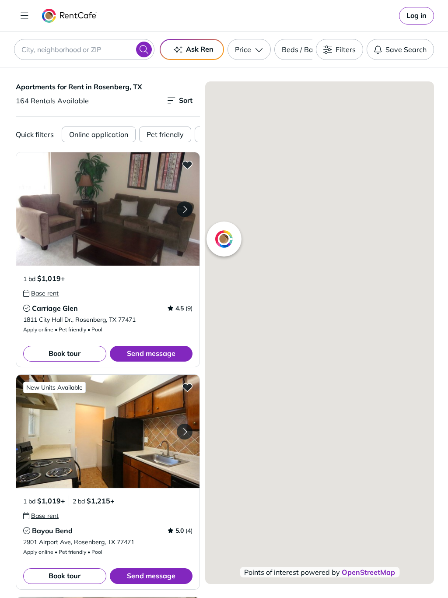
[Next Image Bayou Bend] (184, 432)
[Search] (144, 49)
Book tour (64, 353)
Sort (185, 100)
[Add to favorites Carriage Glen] (187, 164)
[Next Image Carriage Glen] (184, 209)
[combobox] (84, 49)
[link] (416, 16)
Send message (151, 353)
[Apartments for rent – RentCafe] (69, 16)
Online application (98, 134)
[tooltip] (41, 293)
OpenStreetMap (368, 572)
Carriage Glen (55, 308)
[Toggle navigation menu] (24, 15)
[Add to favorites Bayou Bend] (187, 387)
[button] (108, 209)
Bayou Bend (52, 530)
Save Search (406, 49)
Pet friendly (165, 134)
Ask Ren (200, 49)
